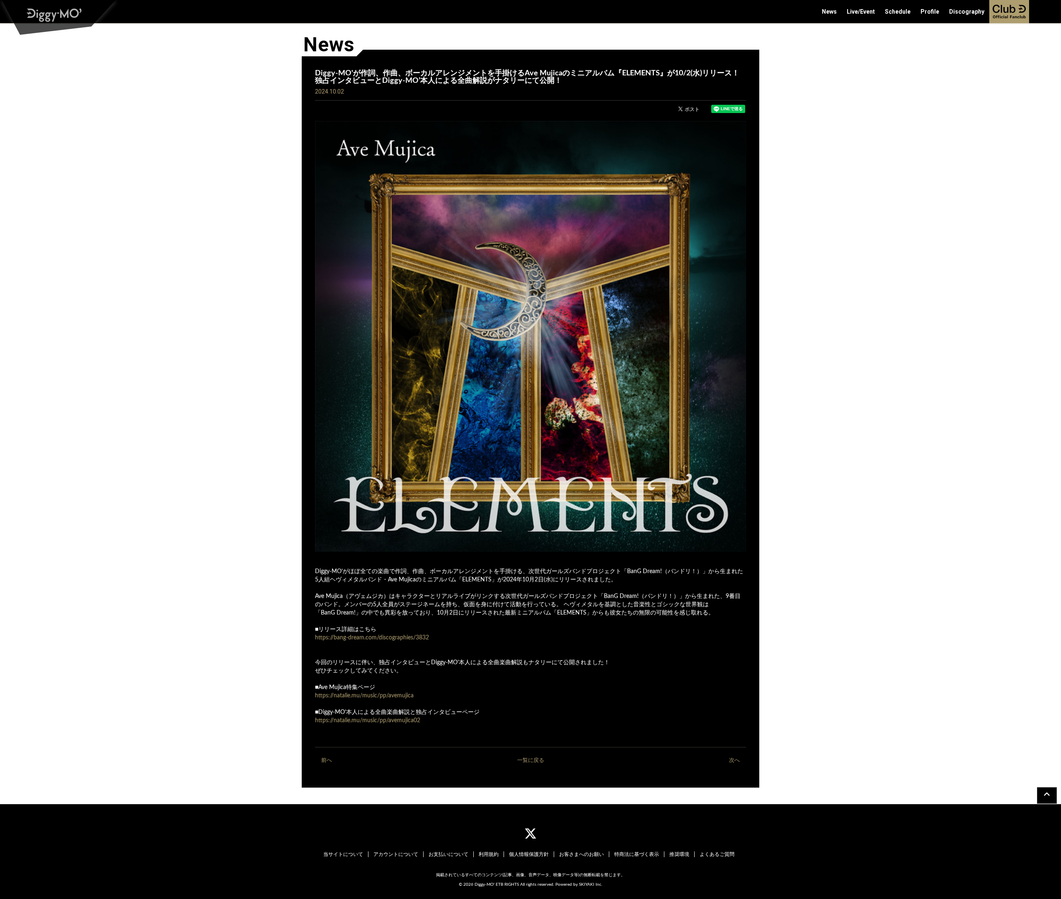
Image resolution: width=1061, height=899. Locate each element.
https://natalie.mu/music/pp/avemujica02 (367, 720)
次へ (734, 760)
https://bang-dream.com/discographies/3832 (372, 638)
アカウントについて (395, 854)
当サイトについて (343, 854)
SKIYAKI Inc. (590, 884)
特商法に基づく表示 (636, 854)
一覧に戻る (530, 760)
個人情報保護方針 (529, 854)
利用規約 (489, 854)
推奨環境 (679, 854)
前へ (326, 760)
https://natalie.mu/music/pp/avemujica (364, 696)
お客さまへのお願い (581, 854)
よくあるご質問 (717, 854)
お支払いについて (448, 854)
